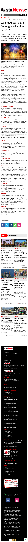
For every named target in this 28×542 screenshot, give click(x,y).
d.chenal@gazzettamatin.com (10, 403)
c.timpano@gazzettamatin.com (11, 415)
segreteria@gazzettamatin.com (13, 382)
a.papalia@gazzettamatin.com (10, 419)
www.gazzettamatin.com (9, 355)
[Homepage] (3, 15)
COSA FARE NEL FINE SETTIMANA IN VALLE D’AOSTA (7, 320)
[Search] (21, 15)
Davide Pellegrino (9, 303)
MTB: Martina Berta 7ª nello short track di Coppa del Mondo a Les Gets (20, 322)
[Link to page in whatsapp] (15, 225)
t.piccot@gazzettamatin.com (10, 423)
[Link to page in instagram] (19, 225)
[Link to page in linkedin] (11, 225)
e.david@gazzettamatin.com (10, 407)
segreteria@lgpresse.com (12, 458)
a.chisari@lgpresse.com (12, 463)
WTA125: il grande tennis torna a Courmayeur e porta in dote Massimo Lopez (7, 253)
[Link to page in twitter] (7, 225)
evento (16, 280)
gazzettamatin (10, 335)
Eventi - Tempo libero (21, 278)
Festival (20, 280)
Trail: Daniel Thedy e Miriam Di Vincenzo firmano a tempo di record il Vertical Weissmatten (7, 285)
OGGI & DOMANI (5, 316)
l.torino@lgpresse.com (9, 468)
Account (5, 465)
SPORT (3, 248)
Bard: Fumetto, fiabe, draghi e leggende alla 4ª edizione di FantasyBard (19, 285)
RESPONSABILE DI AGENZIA (10, 460)
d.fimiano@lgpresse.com (9, 474)
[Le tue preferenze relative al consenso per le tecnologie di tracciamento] (25, 539)
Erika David (5, 267)
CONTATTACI (6, 439)
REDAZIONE (6, 377)
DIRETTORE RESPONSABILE (10, 390)
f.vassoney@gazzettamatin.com (11, 427)
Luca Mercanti (15, 19)
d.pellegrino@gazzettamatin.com (11, 411)
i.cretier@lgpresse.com (9, 471)
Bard (18, 303)
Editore (5, 357)
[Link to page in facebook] (3, 225)
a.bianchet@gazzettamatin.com (11, 399)
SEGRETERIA (6, 429)
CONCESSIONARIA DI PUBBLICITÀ (11, 449)
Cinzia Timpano (23, 303)
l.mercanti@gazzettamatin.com (10, 393)
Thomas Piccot (24, 265)
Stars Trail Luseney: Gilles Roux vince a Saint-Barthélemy (20, 252)
